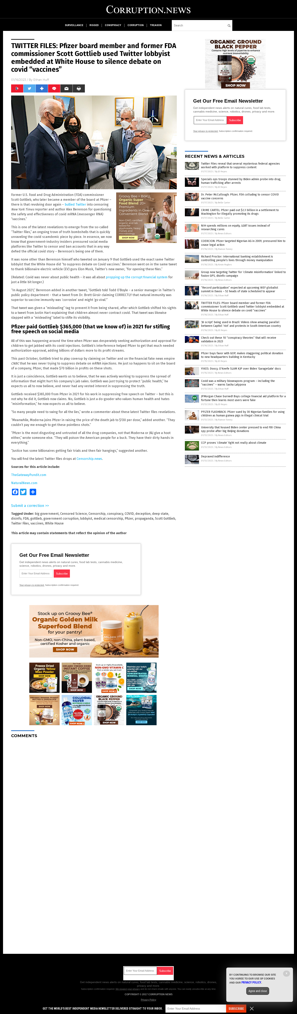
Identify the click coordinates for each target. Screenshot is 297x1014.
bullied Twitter (75, 204)
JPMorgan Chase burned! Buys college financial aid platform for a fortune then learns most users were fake (243, 398)
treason (156, 25)
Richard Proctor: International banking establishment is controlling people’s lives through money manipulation (237, 258)
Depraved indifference (215, 456)
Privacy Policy (148, 999)
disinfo (16, 518)
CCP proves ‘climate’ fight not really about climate (233, 442)
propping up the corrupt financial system (136, 277)
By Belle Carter (222, 202)
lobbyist (86, 518)
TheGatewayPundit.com (28, 475)
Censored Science (73, 514)
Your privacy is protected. (31, 585)
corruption (135, 25)
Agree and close (258, 991)
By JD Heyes (221, 171)
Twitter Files (20, 523)
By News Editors (223, 233)
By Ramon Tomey (223, 249)
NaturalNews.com (24, 483)
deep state (160, 514)
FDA (26, 518)
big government (47, 514)
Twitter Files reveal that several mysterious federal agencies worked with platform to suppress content (240, 165)
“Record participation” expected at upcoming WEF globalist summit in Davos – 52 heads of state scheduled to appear (239, 289)
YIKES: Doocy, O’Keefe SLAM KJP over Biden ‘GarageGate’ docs (241, 368)
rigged (94, 25)
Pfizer (129, 518)
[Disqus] (94, 791)
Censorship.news (89, 459)
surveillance (74, 25)
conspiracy (113, 25)
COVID (129, 514)
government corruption (61, 518)
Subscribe (236, 1009)
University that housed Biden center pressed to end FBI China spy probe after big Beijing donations (241, 429)
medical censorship (108, 518)
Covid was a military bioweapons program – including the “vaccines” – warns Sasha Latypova (238, 382)
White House (54, 523)
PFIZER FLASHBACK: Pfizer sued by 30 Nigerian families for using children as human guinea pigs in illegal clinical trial (243, 413)
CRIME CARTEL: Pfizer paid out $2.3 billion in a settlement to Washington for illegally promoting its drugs (240, 211)
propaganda (144, 518)
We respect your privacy (128, 989)
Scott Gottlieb (165, 518)
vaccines (37, 523)
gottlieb (36, 518)
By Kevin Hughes (223, 264)
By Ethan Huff (221, 295)
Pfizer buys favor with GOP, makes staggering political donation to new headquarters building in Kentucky (242, 355)
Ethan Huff (41, 80)
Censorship (96, 514)
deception (143, 514)
